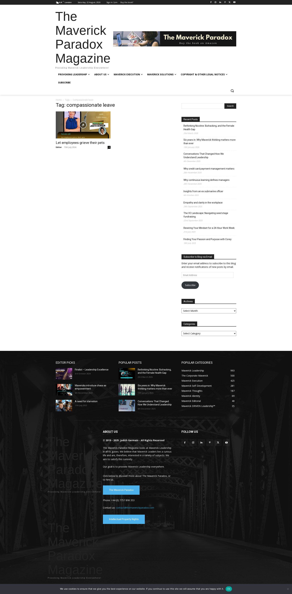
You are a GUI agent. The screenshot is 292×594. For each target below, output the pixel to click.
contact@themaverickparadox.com (135, 507)
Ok (228, 588)
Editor (59, 147)
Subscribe (190, 285)
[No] (287, 589)
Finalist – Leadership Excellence (91, 369)
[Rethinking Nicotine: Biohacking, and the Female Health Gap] (127, 374)
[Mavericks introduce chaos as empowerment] (64, 389)
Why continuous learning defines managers (206, 180)
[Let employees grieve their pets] (83, 124)
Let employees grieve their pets (80, 143)
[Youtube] (234, 2)
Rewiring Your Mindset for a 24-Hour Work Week (209, 228)
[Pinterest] (225, 2)
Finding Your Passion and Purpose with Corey (208, 239)
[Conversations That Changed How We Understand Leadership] (127, 405)
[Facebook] (211, 2)
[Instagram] (215, 2)
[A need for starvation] (64, 405)
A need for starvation (86, 401)
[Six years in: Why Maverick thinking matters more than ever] (127, 389)
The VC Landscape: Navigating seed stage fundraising (206, 215)
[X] (230, 2)
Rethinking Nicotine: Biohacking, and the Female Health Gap (209, 127)
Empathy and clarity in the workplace (203, 202)
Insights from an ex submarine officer (203, 191)
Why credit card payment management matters (209, 168)
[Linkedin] (220, 2)
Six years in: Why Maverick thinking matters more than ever (210, 141)
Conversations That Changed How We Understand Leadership (204, 155)
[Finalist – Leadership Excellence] (64, 374)
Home (59, 99)
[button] (232, 91)
